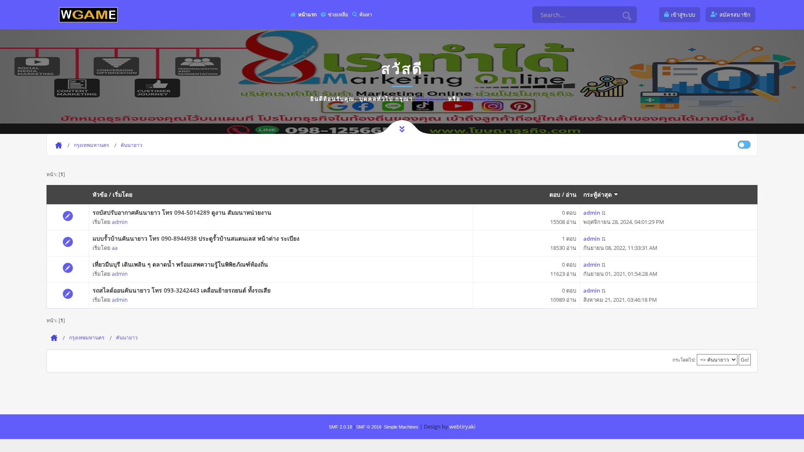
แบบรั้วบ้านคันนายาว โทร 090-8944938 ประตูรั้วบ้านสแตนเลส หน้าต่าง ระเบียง (196, 238)
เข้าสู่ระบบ (430, 99)
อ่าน (571, 194)
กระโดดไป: (684, 360)
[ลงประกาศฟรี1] (88, 14)
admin (120, 222)
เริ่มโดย (122, 194)
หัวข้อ (100, 194)
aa (115, 248)
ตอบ (554, 194)
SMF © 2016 (368, 426)
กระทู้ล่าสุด (598, 194)
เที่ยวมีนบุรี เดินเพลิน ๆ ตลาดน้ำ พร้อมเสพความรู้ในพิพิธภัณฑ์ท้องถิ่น (180, 264)
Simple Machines (401, 426)
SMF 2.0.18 (340, 426)
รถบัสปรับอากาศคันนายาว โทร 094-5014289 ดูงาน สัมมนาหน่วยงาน (182, 212)
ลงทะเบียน (478, 99)
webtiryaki (462, 426)
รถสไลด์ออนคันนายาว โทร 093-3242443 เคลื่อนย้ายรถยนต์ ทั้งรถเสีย (182, 290)
